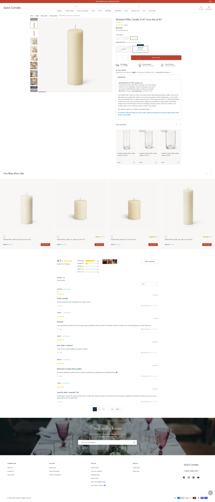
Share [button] (60, 305)
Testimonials (136, 467)
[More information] (170, 72)
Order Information (54, 471)
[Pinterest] (193, 477)
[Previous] (177, 125)
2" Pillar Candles (53, 15)
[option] (4, 237)
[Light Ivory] (126, 38)
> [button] (118, 409)
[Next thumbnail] (34, 90)
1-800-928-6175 (191, 471)
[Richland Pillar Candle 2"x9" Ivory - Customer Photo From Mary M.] (104, 261)
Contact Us (10, 471)
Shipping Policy (95, 475)
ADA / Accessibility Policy (98, 482)
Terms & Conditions (96, 471)
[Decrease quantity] (118, 57)
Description (121, 77)
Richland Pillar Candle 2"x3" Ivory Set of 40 (123, 239)
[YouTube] (198, 477)
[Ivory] (134, 38)
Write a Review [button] (149, 261)
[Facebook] (184, 477)
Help (210, 1)
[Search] (138, 6)
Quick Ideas (136, 471)
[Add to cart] (134, 162)
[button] (60, 10)
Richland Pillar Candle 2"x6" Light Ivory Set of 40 (17, 239)
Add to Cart (156, 57)
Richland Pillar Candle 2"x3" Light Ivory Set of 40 (71, 239)
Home (31, 15)
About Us (10, 467)
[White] (119, 38)
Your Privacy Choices (97, 485)
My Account (52, 467)
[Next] (180, 125)
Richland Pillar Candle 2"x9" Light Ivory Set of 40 (178, 239)
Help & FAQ (10, 475)
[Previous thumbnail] (34, 19)
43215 (133, 72)
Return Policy (95, 478)
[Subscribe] (134, 442)
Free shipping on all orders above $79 (107, 1)
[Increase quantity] (127, 57)
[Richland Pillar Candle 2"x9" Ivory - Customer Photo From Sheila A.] (115, 261)
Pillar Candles (44, 15)
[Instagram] (189, 477)
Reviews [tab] (59, 277)
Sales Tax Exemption (55, 475)
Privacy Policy (95, 467)
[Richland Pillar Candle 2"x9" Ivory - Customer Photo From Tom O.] (110, 261)
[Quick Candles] (12, 8)
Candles (37, 15)
